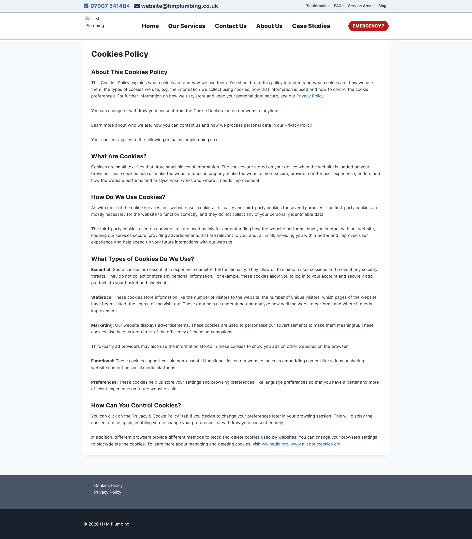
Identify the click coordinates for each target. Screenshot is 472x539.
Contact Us (231, 25)
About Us (269, 25)
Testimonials (318, 5)
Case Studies (311, 25)
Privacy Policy (309, 96)
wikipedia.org (275, 444)
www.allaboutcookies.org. (316, 444)
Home (150, 25)
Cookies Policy (108, 485)
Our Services (187, 25)
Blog (382, 5)
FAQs (339, 5)
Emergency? (368, 25)
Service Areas (361, 5)
